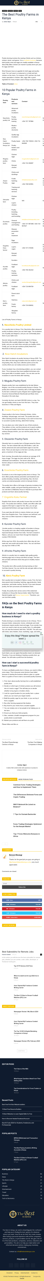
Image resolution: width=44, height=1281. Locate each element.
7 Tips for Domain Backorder (24, 814)
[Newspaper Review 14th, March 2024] (7, 1014)
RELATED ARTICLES (9, 779)
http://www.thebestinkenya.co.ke (20, 862)
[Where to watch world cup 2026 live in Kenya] (7, 978)
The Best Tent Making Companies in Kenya (34, 743)
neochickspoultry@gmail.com (31, 117)
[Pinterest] (22, 1265)
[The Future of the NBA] (7, 1071)
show (15, 84)
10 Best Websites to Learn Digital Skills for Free (17, 1114)
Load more (21, 1051)
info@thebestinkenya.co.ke (26, 1251)
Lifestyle (4, 11)
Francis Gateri (6, 954)
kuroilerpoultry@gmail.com (30, 265)
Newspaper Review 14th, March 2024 (26, 1011)
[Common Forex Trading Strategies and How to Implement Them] (7, 787)
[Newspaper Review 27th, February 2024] (7, 1043)
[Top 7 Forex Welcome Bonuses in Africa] (7, 836)
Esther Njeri (7, 21)
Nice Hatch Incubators (16, 354)
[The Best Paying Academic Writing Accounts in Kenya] (7, 1150)
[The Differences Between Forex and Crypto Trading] (7, 797)
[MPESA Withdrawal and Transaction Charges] (7, 1140)
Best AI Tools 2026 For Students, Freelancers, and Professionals (18, 1124)
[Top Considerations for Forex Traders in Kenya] (7, 1091)
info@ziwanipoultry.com (29, 180)
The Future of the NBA (21, 1069)
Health (15, 11)
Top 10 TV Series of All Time (23, 966)
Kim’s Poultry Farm (15, 575)
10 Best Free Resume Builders (11, 1109)
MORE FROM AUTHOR (26, 779)
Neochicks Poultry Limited (18, 325)
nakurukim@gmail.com (29, 301)
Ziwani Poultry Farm (14, 410)
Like (39, 900)
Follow (38, 904)
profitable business (30, 60)
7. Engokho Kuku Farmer (14, 497)
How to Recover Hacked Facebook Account (16, 1118)
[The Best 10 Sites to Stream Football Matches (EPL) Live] (7, 998)
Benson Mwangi (15, 855)
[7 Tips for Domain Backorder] (7, 816)
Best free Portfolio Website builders (13, 1104)
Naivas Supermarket (22, 595)
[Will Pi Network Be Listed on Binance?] (7, 806)
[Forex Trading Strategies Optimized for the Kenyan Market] (7, 826)
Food (20, 11)
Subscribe (37, 917)
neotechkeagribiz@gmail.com (31, 282)
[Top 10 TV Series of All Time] (7, 968)
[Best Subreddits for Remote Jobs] (22, 939)
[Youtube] (33, 1265)
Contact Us (34, 1273)
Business (10, 11)
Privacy (17, 1273)
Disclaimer (10, 1273)
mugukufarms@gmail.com (30, 159)
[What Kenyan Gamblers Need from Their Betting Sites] (7, 1081)
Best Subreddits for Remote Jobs (18, 952)
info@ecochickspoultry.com (30, 219)
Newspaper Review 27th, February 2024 (27, 1041)
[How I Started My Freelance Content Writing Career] (7, 988)
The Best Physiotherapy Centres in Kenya (10, 743)
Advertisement (25, 1273)
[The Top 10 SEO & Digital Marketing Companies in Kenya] (7, 1033)
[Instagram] (16, 1265)
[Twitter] (27, 1265)
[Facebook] (11, 1265)
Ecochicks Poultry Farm (16, 470)
